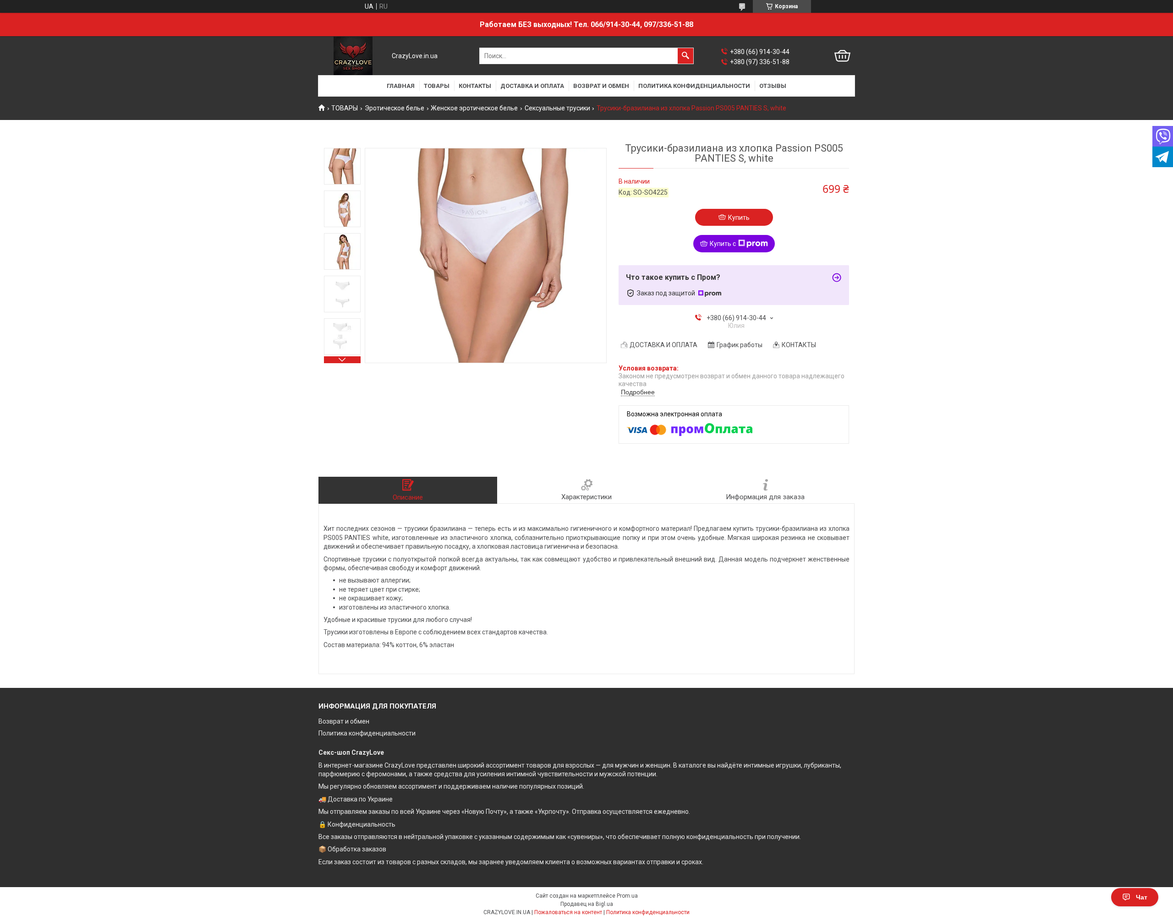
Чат (1141, 897)
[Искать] (685, 56)
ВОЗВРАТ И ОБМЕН (601, 85)
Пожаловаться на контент (568, 912)
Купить (739, 217)
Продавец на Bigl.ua (586, 904)
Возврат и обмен (343, 721)
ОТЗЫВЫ (772, 85)
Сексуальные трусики (557, 108)
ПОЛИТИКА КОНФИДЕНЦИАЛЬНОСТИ (694, 85)
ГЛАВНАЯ (401, 85)
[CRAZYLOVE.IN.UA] (353, 56)
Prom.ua (627, 896)
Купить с (723, 243)
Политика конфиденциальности (367, 733)
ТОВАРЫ (436, 85)
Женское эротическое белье (474, 108)
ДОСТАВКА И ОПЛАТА (532, 85)
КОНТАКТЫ (475, 85)
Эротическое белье (394, 108)
